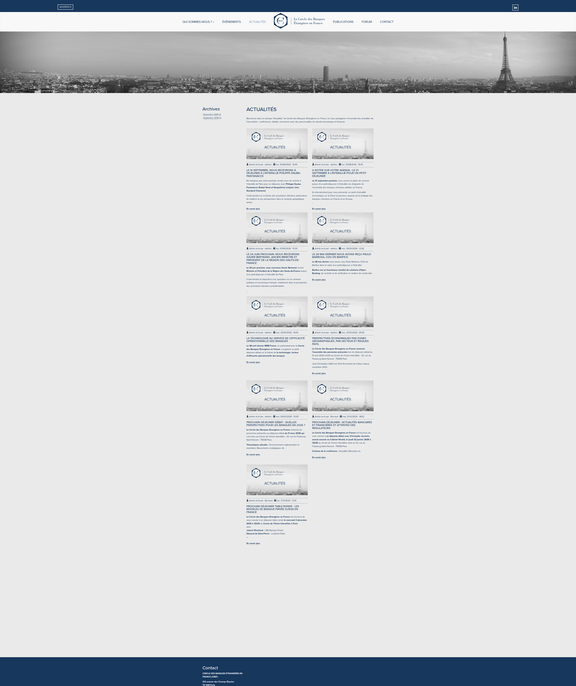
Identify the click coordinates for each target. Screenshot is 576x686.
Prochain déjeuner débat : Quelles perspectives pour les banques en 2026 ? (275, 424)
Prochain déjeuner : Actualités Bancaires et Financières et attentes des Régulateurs (342, 425)
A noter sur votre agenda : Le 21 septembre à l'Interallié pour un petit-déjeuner (339, 173)
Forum (367, 22)
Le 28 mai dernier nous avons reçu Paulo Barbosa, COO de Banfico (341, 256)
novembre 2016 (210, 114)
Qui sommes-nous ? (198, 22)
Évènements (231, 22)
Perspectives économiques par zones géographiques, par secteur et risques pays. (340, 341)
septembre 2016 (211, 118)
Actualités (257, 22)
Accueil (299, 22)
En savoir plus (253, 209)
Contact (386, 22)
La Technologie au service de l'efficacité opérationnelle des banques (275, 340)
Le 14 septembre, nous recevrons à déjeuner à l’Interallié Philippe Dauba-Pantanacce (273, 173)
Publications (343, 22)
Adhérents (65, 7)
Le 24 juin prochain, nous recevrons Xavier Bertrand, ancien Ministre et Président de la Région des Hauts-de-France (272, 259)
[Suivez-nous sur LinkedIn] (515, 7)
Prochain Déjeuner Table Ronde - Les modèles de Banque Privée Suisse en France (272, 509)
